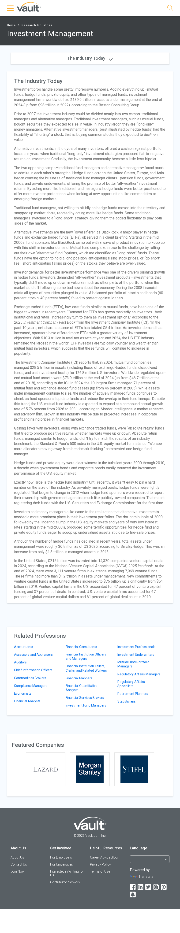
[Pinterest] (164, 887)
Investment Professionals (136, 647)
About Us (17, 857)
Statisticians (126, 701)
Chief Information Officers (33, 670)
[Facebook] (133, 887)
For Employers (61, 857)
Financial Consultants (81, 647)
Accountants (23, 647)
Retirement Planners (132, 694)
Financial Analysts (27, 701)
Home (11, 25)
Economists (22, 693)
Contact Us (19, 864)
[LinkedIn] (141, 887)
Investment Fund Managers (86, 705)
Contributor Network (65, 882)
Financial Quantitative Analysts (82, 688)
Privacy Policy (100, 864)
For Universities (61, 864)
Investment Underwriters (135, 654)
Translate (146, 876)
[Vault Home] (29, 6)
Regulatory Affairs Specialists (131, 684)
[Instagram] (156, 887)
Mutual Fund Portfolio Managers (133, 664)
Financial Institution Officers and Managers (86, 656)
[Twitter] (148, 887)
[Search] (170, 8)
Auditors (20, 662)
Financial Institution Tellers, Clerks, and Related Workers (86, 668)
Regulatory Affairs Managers (139, 674)
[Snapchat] (133, 894)
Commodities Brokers (30, 678)
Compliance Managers (30, 686)
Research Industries (37, 25)
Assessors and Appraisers (33, 654)
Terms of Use (100, 871)
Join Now (18, 871)
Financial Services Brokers (85, 698)
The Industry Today (86, 58)
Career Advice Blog (104, 857)
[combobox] (150, 861)
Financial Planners (79, 678)
